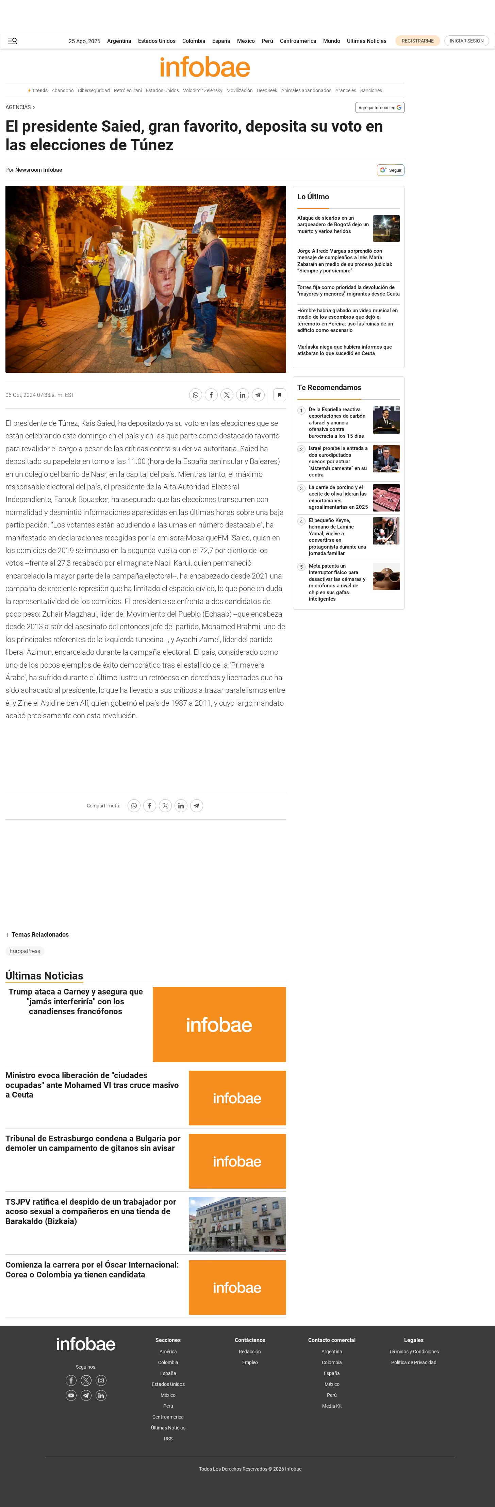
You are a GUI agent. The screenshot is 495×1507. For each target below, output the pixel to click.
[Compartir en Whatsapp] (195, 394)
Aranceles (345, 90)
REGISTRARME (418, 41)
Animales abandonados (306, 90)
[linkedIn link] (101, 1395)
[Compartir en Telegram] (258, 394)
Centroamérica (298, 41)
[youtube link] (71, 1395)
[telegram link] (86, 1395)
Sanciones (371, 90)
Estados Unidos (157, 41)
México (246, 41)
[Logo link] (205, 66)
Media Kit (332, 1406)
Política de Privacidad (413, 1362)
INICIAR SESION (467, 41)
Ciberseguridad (94, 90)
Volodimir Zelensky (202, 90)
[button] (12, 41)
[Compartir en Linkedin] (242, 394)
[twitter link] (86, 1380)
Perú (267, 41)
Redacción (250, 1351)
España (221, 41)
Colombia (193, 41)
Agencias (18, 107)
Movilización (240, 90)
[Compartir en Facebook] (211, 394)
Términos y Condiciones (414, 1351)
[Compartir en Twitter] (226, 394)
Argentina (119, 41)
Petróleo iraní (128, 90)
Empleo (250, 1362)
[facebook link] (71, 1380)
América (168, 1351)
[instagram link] (101, 1380)
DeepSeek (267, 90)
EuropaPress (25, 951)
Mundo (331, 41)
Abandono (63, 90)
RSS (168, 1438)
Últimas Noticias (366, 41)
